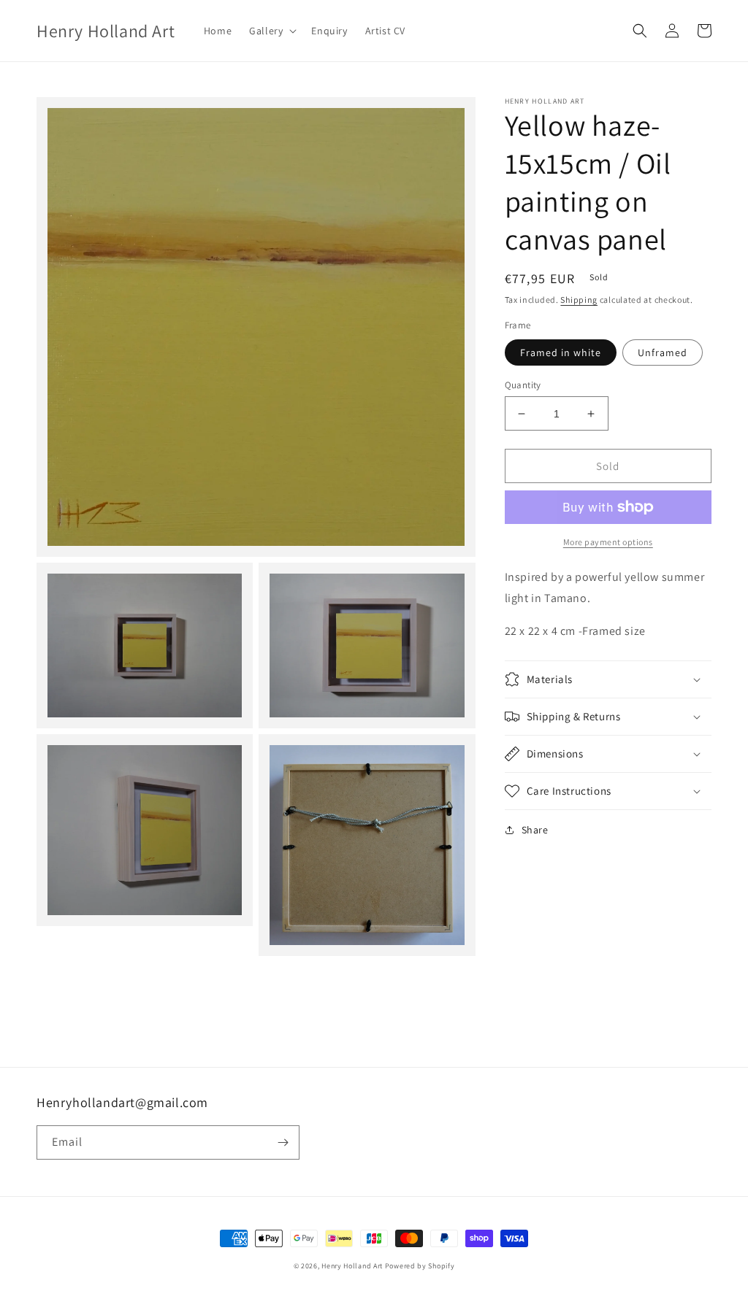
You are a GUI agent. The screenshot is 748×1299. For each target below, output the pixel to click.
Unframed (662, 352)
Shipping (579, 299)
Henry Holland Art (352, 1266)
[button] (271, 30)
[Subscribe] (283, 1142)
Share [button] (535, 829)
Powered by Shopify (420, 1266)
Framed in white (560, 352)
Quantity (523, 385)
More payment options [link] (608, 541)
